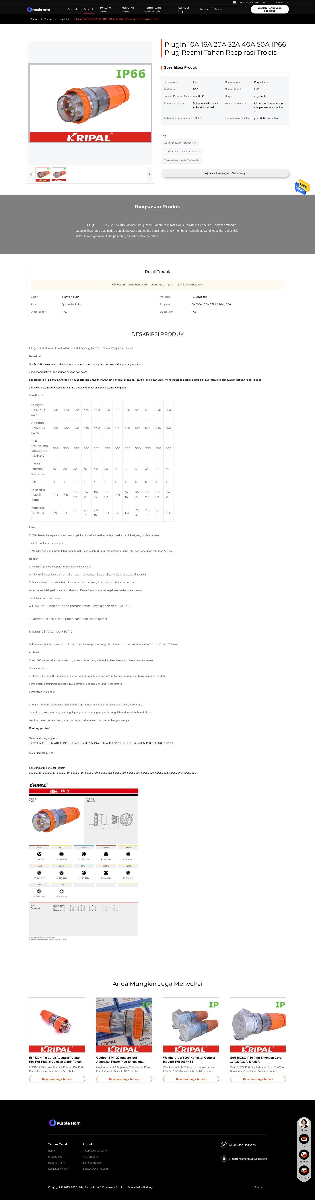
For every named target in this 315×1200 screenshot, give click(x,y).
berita (204, 9)
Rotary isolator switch (95, 1150)
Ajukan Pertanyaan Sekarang (270, 9)
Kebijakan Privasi (58, 1168)
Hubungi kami (128, 9)
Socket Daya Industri (95, 1168)
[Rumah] (38, 9)
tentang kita (55, 1156)
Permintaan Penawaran (152, 9)
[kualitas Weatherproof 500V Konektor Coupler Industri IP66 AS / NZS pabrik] (191, 1025)
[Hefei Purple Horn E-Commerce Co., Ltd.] (64, 1122)
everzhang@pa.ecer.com (252, 1158)
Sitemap (259, 1187)
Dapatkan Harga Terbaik (57, 1079)
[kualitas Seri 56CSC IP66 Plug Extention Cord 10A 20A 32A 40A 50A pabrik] (258, 1025)
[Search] (243, 9)
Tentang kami (105, 9)
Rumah (73, 9)
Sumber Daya (183, 9)
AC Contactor (91, 1156)
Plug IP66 (63, 18)
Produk (89, 9)
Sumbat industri (92, 1162)
